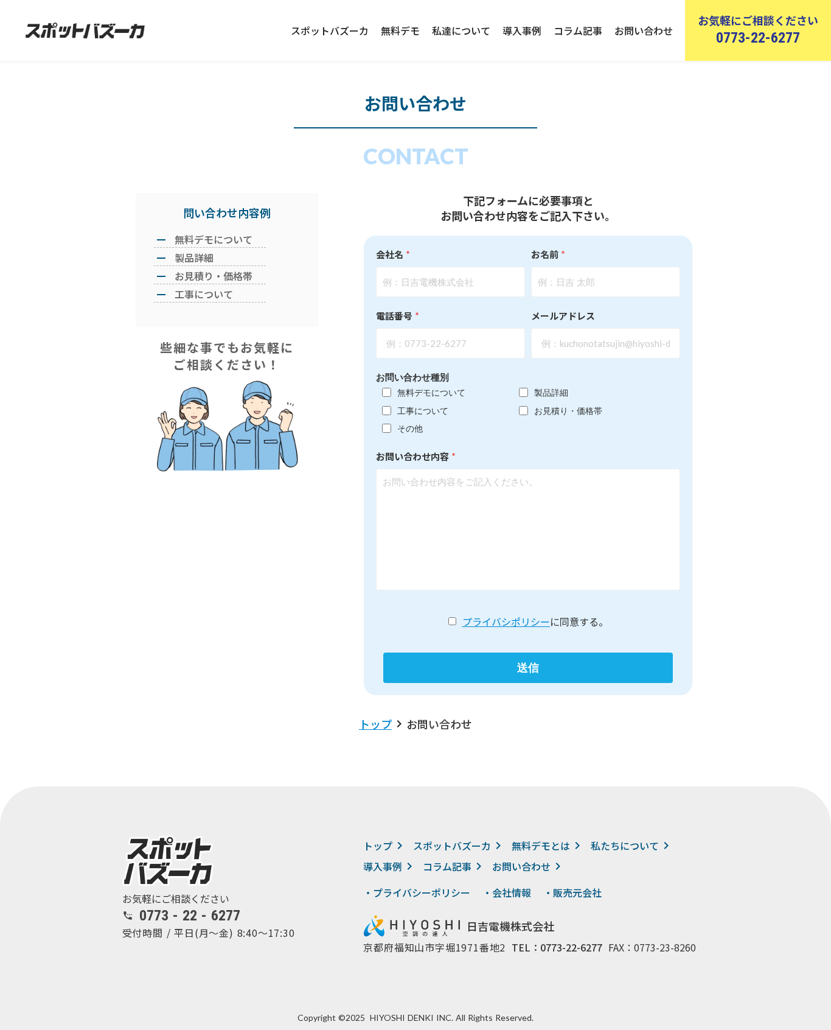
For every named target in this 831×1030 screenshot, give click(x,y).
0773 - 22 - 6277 (189, 915)
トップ (375, 724)
